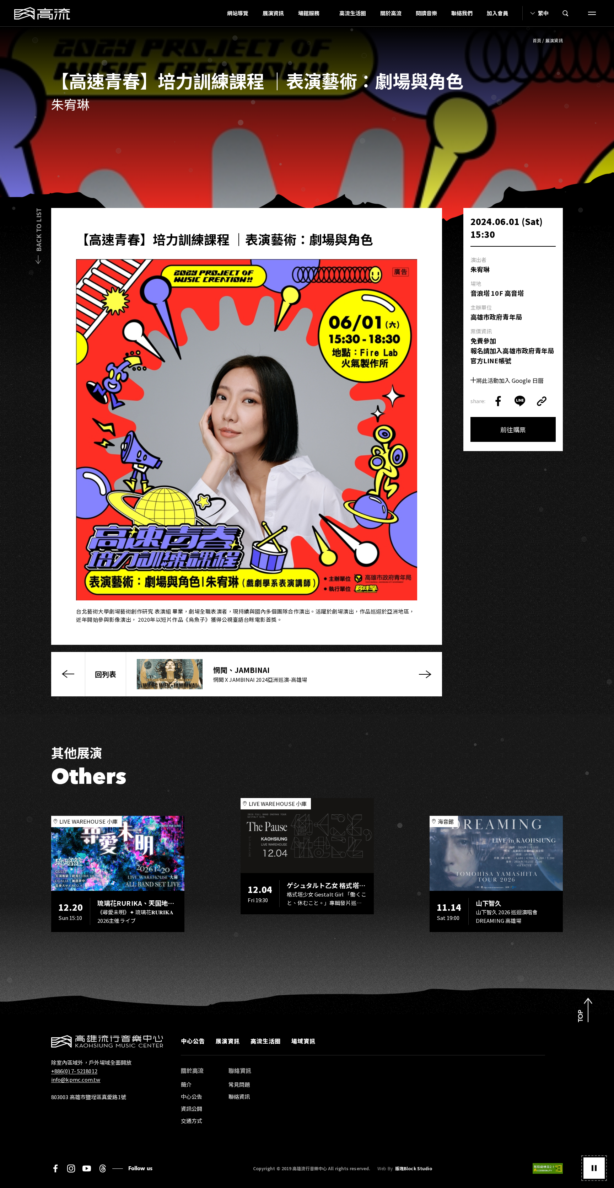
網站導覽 (237, 13)
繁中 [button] (543, 13)
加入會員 (497, 13)
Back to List (38, 230)
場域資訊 (303, 1041)
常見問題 (239, 1084)
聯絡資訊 (239, 1096)
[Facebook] (55, 1168)
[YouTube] (86, 1168)
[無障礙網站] (548, 1168)
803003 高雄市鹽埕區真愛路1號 (88, 1097)
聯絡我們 (462, 13)
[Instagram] (71, 1168)
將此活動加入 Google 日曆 (510, 380)
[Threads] (102, 1168)
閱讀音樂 (426, 13)
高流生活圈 (352, 13)
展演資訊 (273, 13)
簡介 (186, 1084)
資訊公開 (191, 1108)
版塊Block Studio (413, 1168)
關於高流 (391, 13)
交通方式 (191, 1120)
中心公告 (193, 1041)
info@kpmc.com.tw (76, 1079)
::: (218, 13)
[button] (594, 1168)
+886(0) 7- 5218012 (74, 1071)
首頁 (537, 40)
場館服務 (308, 13)
